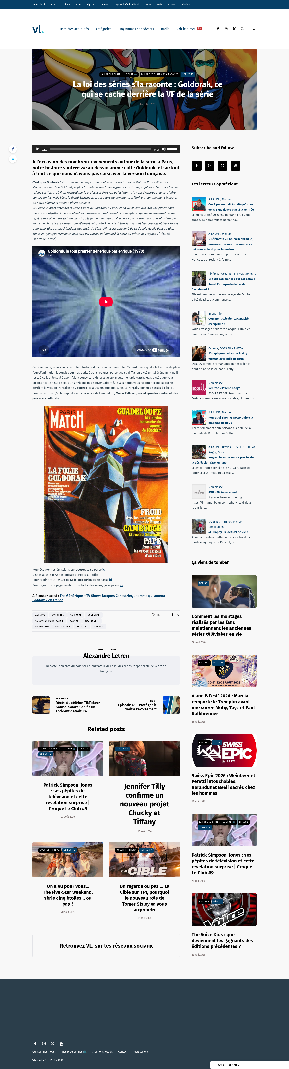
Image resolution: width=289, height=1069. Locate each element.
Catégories (103, 29)
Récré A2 (82, 627)
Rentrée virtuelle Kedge (224, 388)
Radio (165, 29)
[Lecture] (38, 149)
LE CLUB (84, 749)
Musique (218, 663)
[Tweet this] (13, 159)
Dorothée (58, 615)
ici (103, 569)
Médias (226, 199)
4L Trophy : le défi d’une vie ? (228, 532)
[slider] (172, 148)
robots (98, 627)
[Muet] (164, 149)
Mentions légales (102, 1051)
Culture (66, 4)
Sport (78, 4)
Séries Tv (188, 74)
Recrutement (140, 1051)
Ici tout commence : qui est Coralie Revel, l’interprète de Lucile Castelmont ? (223, 284)
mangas (74, 621)
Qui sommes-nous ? (44, 1051)
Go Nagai (75, 615)
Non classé (215, 383)
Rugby (212, 452)
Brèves (226, 447)
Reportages (216, 527)
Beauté (171, 4)
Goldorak (94, 615)
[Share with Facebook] (13, 149)
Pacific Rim (42, 627)
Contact (122, 1051)
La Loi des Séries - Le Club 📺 (119, 74)
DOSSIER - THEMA (50, 850)
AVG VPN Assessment (222, 492)
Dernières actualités (74, 29)
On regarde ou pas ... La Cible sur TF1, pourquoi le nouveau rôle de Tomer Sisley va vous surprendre (144, 898)
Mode (159, 4)
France (54, 4)
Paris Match (62, 627)
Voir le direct (189, 29)
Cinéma (213, 274)
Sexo (148, 4)
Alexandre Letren (106, 655)
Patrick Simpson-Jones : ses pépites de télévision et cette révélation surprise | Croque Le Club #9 (67, 796)
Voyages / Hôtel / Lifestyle (127, 4)
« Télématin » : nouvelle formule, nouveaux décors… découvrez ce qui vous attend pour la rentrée (222, 244)
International (38, 4)
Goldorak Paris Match (49, 621)
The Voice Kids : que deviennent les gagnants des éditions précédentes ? (222, 940)
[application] (106, 149)
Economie (215, 313)
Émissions (185, 4)
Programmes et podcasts (136, 29)
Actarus (40, 615)
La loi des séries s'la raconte (159, 74)
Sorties (105, 4)
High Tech (91, 4)
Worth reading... (230, 1064)
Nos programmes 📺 (74, 1051)
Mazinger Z (92, 621)
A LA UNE (214, 199)
